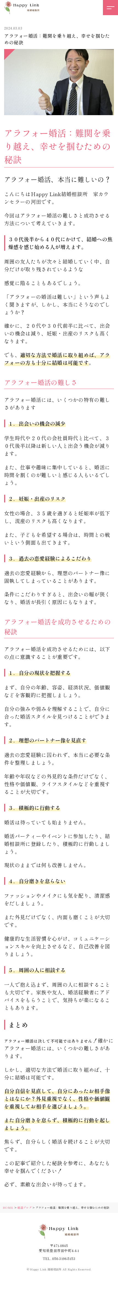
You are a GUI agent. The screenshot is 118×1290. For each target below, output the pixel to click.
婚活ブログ (24, 1207)
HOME (8, 1207)
